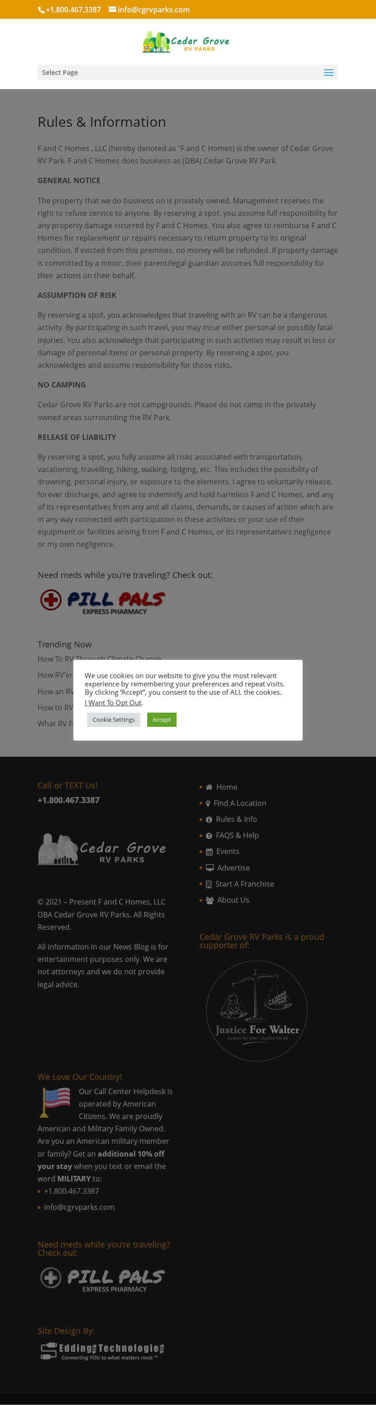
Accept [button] (162, 719)
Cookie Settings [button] (114, 719)
